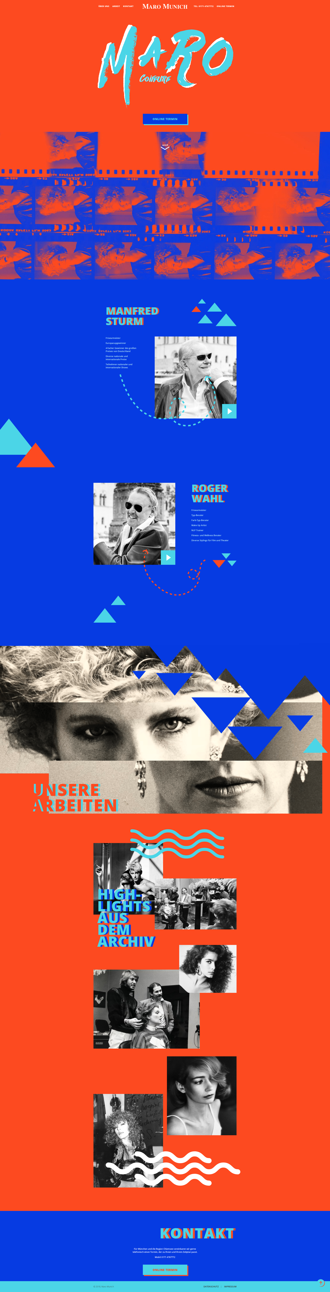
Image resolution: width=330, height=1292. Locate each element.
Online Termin (225, 6)
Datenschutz (211, 1286)
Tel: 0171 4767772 (204, 6)
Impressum (230, 1286)
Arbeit (116, 6)
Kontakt (128, 6)
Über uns (103, 6)
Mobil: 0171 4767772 (165, 1257)
